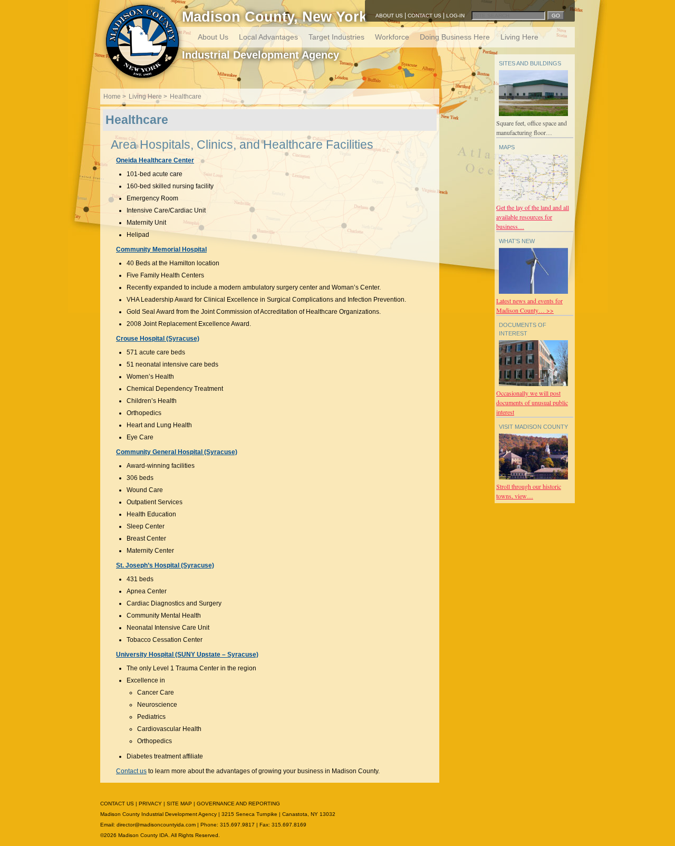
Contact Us (424, 15)
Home (112, 96)
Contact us (131, 771)
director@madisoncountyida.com (156, 825)
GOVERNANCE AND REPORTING (238, 803)
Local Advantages (268, 37)
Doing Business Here (455, 37)
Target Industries (336, 37)
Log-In (455, 15)
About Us (389, 15)
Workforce (392, 37)
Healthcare (185, 96)
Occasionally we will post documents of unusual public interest (532, 402)
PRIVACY (150, 803)
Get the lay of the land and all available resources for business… (532, 216)
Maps (507, 147)
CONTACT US (117, 803)
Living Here (519, 37)
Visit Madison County (533, 427)
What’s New (517, 241)
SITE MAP (179, 803)
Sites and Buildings (530, 63)
